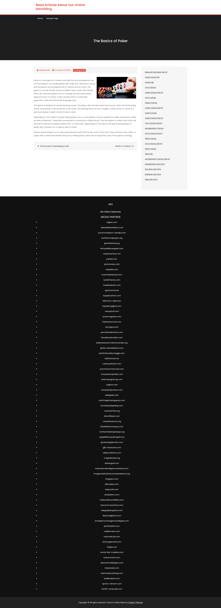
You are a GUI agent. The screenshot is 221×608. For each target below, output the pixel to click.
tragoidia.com (112, 269)
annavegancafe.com (111, 542)
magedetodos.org (112, 458)
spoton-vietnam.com (112, 583)
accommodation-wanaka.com (112, 232)
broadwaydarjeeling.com (112, 405)
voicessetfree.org (112, 411)
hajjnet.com (112, 222)
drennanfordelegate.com (112, 562)
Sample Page (52, 18)
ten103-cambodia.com (112, 589)
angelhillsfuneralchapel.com (112, 437)
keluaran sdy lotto (153, 174)
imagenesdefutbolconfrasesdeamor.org (112, 473)
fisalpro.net (112, 547)
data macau (150, 138)
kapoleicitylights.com (111, 306)
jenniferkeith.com (112, 526)
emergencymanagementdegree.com (112, 521)
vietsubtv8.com (112, 311)
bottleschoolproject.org (111, 238)
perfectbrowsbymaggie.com (112, 353)
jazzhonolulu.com (112, 264)
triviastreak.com (112, 568)
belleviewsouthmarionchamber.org (112, 342)
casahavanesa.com (112, 253)
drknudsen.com (112, 484)
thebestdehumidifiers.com (112, 500)
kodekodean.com (112, 578)
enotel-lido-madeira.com (111, 552)
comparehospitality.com (112, 374)
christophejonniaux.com (112, 390)
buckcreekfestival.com (112, 274)
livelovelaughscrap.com (112, 379)
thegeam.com (111, 479)
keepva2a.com (112, 489)
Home (40, 18)
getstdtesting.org (112, 243)
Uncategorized (79, 70)
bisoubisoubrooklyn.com (112, 337)
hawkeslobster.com (112, 285)
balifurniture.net (112, 358)
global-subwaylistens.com (112, 348)
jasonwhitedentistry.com (112, 332)
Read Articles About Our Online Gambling (60, 7)
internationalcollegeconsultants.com (111, 468)
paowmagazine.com (112, 316)
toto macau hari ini (153, 123)
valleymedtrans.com (112, 452)
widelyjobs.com (112, 395)
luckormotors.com (112, 557)
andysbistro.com (111, 494)
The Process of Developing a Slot (54, 146)
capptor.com (112, 384)
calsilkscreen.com (112, 531)
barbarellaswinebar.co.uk (112, 227)
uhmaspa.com (111, 327)
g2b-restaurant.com (112, 447)
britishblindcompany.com (111, 426)
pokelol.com (111, 259)
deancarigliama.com (112, 515)
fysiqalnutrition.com (112, 295)
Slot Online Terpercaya (110, 211)
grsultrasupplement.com (112, 442)
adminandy (44, 70)
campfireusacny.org (112, 421)
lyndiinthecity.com (112, 280)
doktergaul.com (112, 463)
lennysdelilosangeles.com (111, 248)
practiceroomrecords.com (112, 369)
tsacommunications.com (111, 505)
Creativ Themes (135, 602)
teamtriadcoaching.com (112, 573)
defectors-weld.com (112, 301)
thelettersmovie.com (111, 322)
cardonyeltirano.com (111, 363)
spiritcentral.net (112, 290)
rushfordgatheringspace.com (112, 400)
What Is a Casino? (123, 146)
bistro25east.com (112, 416)
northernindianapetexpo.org (111, 432)
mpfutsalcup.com (112, 536)
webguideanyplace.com (112, 510)
